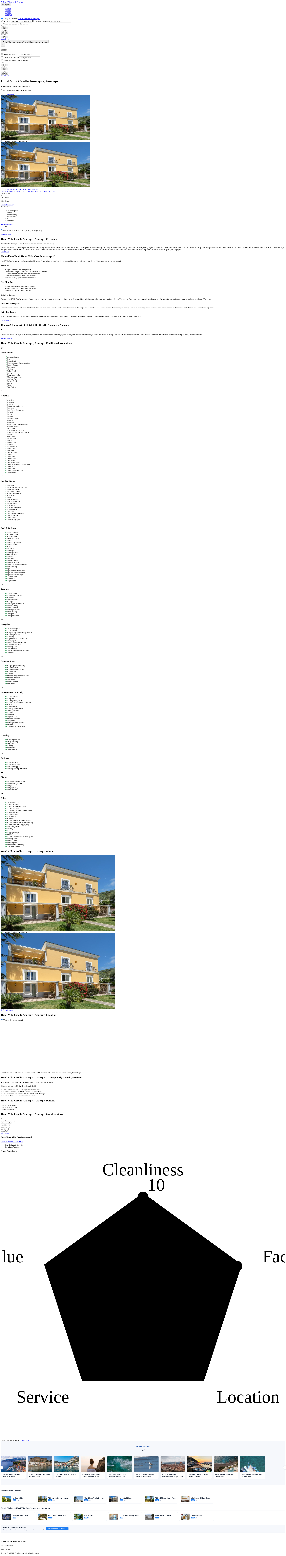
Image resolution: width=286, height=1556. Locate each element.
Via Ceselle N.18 (7, 1546)
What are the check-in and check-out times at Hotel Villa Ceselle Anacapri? (29, 1082)
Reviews (52, 191)
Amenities (22, 191)
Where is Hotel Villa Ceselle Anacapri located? (19, 1096)
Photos (29, 191)
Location (35, 191)
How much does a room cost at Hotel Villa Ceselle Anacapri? (24, 1094)
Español (8, 13)
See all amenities (7, 224)
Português (8, 15)
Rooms (16, 191)
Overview (4, 191)
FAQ (40, 191)
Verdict (10, 191)
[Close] (3, 44)
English (8, 9)
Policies (45, 191)
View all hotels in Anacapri (56, 1528)
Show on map (6, 234)
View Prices (18, 1142)
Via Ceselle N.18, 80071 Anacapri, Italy (17, 90)
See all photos (7, 1010)
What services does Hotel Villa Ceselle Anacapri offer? (22, 1092)
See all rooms (6, 338)
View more (5, 1133)
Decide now (5, 320)
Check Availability (7, 94)
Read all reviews (7, 205)
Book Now (5, 39)
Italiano (8, 11)
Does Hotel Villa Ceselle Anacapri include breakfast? (21, 1090)
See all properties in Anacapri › (29, 19)
